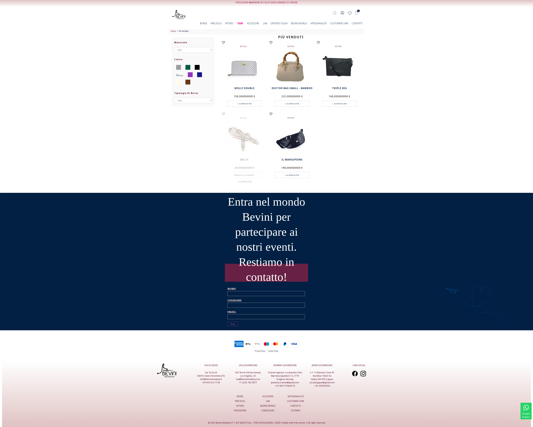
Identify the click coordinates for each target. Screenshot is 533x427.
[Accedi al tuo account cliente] (342, 13)
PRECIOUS (216, 23)
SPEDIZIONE (240, 410)
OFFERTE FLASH (279, 23)
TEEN (240, 23)
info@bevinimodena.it (211, 379)
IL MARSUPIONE (292, 159)
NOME (231, 289)
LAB (265, 23)
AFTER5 (229, 23)
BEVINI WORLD (299, 23)
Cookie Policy (273, 351)
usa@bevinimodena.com (248, 379)
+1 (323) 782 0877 (248, 382)
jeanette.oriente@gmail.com (285, 382)
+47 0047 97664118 (285, 385)
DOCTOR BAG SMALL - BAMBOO (292, 88)
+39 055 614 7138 (211, 382)
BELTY (244, 159)
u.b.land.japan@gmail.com (322, 382)
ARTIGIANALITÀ (319, 23)
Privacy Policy (260, 351)
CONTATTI (357, 23)
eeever (301, 423)
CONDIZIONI (267, 410)
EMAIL (231, 312)
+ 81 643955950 (322, 385)
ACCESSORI (253, 23)
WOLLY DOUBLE (244, 88)
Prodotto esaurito (244, 175)
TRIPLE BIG (339, 88)
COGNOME (234, 300)
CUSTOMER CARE (339, 23)
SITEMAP (295, 410)
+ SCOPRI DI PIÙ (244, 181)
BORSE (203, 23)
